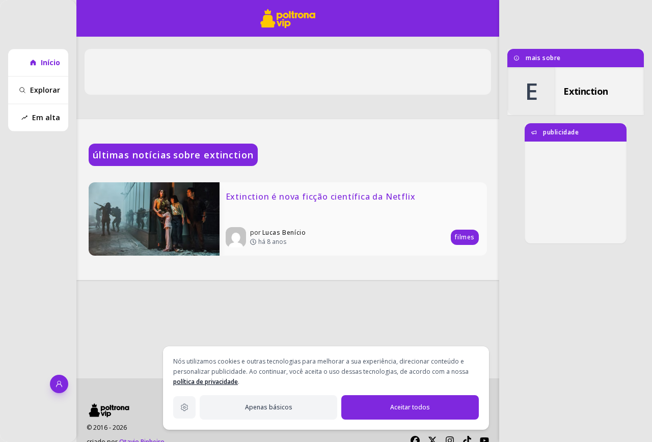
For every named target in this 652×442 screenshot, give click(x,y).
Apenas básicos (268, 407)
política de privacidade (205, 381)
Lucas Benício (284, 232)
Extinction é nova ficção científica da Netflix (321, 196)
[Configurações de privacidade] (184, 407)
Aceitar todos (410, 407)
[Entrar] (59, 384)
